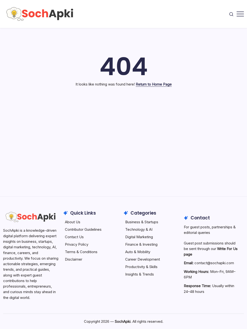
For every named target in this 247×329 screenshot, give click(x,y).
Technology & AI (138, 229)
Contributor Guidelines (83, 229)
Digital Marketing (139, 237)
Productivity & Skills (141, 266)
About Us (72, 222)
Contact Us (74, 237)
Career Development (142, 259)
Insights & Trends (139, 274)
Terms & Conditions (81, 252)
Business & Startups (141, 222)
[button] (231, 14)
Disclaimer (73, 259)
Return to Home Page (154, 84)
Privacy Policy (76, 244)
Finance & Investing (141, 244)
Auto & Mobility (137, 252)
